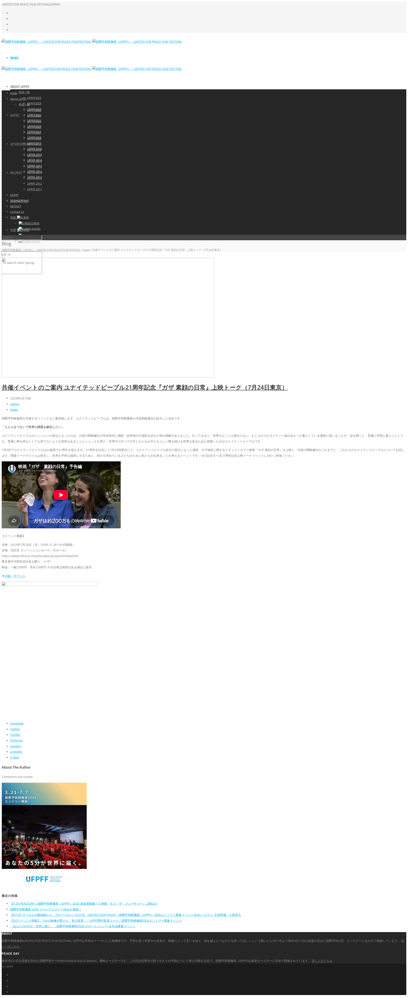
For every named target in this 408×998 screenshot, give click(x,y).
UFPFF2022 (34, 127)
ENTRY (15, 115)
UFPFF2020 (34, 138)
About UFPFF (20, 86)
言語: (13, 217)
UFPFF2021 (34, 133)
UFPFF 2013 (34, 178)
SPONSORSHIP (20, 144)
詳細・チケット (15, 576)
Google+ (16, 746)
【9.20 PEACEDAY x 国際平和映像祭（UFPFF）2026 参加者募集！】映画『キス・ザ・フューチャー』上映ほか (84, 903)
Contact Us (17, 212)
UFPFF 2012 (34, 183)
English (36, 241)
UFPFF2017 (34, 155)
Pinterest (16, 740)
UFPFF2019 (34, 144)
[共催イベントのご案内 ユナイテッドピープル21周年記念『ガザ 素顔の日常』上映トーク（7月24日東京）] (108, 376)
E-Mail (14, 757)
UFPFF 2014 (34, 172)
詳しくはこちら (322, 961)
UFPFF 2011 (34, 189)
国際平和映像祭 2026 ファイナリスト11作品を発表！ (46, 909)
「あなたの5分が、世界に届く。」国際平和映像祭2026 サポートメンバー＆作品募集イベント (73, 926)
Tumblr (15, 735)
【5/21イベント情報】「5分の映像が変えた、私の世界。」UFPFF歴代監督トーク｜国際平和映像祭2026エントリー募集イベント (96, 920)
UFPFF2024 (34, 103)
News (14, 58)
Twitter (15, 729)
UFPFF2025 (34, 98)
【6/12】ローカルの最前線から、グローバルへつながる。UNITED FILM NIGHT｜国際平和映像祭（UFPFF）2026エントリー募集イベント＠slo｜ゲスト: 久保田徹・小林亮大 (125, 915)
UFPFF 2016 (34, 161)
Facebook (16, 723)
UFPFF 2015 (34, 167)
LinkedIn (16, 752)
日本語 (34, 223)
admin (14, 404)
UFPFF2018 (34, 150)
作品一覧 (24, 92)
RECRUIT (16, 172)
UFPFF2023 (34, 121)
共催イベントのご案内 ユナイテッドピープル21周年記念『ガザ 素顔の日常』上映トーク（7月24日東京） (145, 387)
